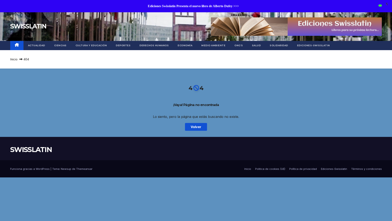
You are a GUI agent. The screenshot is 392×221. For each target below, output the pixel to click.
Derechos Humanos (154, 45)
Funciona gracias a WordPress (30, 168)
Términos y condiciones (366, 168)
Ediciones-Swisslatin (313, 45)
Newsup (66, 168)
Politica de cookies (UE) (270, 168)
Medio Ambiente (213, 45)
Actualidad (36, 45)
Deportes (123, 45)
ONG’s (238, 45)
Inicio (14, 59)
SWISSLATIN (28, 26)
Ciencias (60, 45)
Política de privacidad (303, 168)
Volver (196, 127)
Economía (185, 45)
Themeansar (84, 168)
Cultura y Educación (91, 45)
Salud (256, 45)
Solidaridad (279, 45)
